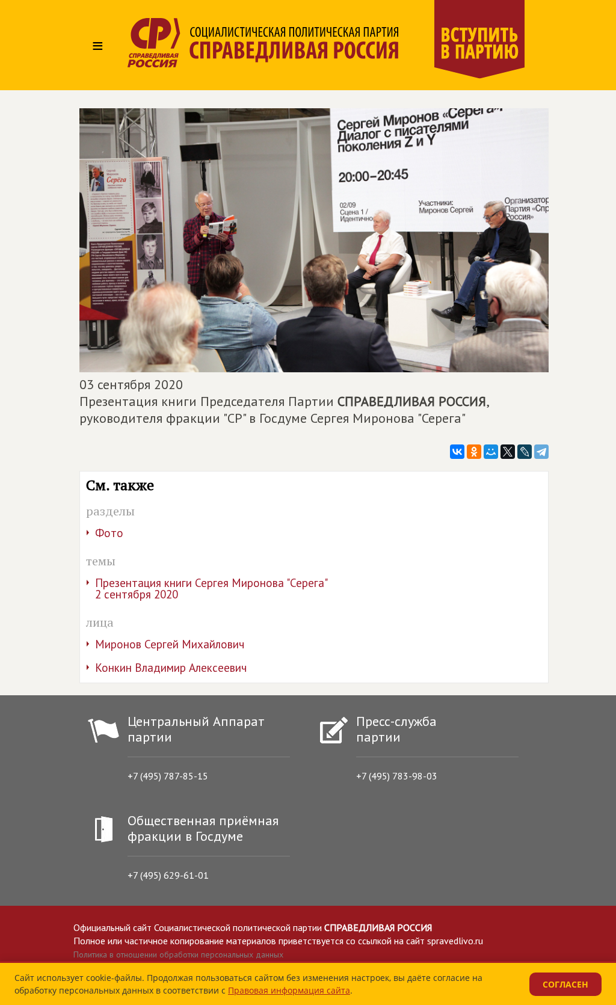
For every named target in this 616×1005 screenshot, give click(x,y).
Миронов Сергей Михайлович (169, 644)
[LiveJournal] (524, 451)
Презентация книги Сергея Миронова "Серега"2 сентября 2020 (211, 588)
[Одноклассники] (474, 451)
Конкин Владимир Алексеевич (171, 667)
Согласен (565, 984)
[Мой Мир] (491, 451)
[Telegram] (541, 451)
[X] (507, 451)
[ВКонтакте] (457, 451)
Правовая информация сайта (289, 990)
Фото (109, 533)
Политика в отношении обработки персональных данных (178, 954)
